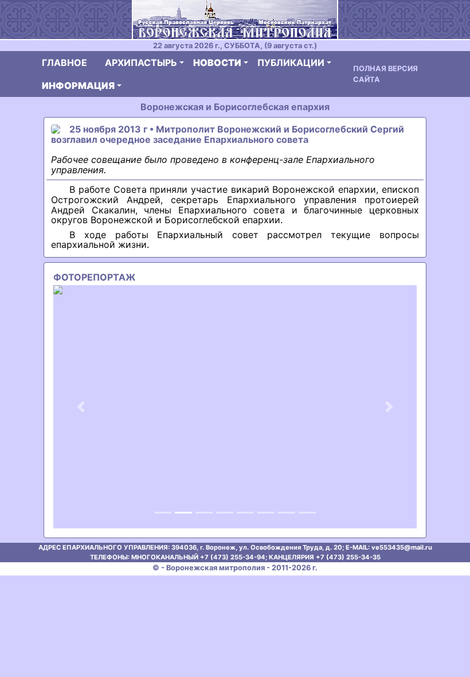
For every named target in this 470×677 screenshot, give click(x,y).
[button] (80, 406)
